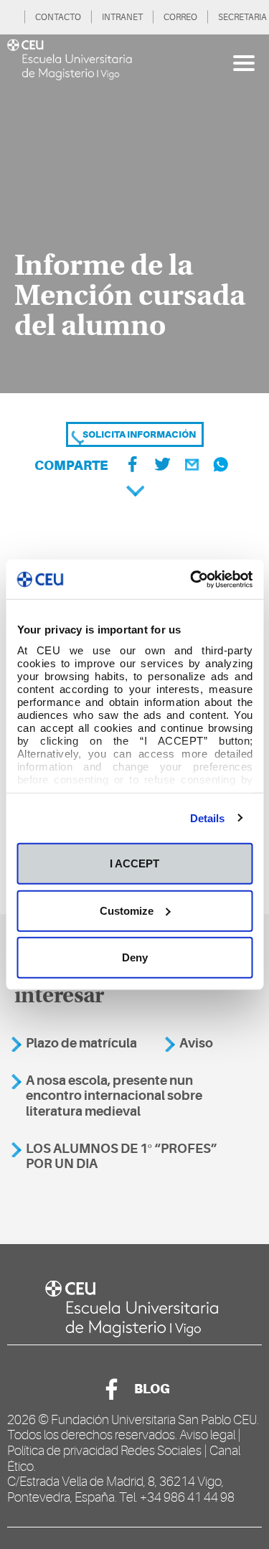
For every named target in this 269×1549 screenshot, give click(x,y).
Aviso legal (207, 1435)
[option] (134, 213)
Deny (135, 957)
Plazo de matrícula (81, 1043)
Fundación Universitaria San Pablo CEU (154, 1420)
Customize (127, 910)
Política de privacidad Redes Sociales (104, 1451)
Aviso (196, 1043)
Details (207, 817)
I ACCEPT (134, 863)
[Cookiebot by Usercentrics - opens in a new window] (192, 579)
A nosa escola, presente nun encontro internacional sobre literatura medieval (114, 1096)
